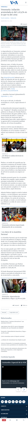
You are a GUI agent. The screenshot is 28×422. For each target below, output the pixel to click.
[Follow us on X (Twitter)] (6, 401)
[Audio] (10, 420)
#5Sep (13, 89)
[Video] (17, 420)
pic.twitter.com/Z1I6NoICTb (9, 90)
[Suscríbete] (20, 401)
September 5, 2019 (6, 96)
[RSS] (13, 401)
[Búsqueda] (23, 420)
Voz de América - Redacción (8, 18)
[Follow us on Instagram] (23, 401)
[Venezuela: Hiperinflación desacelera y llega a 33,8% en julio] (14, 286)
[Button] (24, 24)
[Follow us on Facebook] (2, 401)
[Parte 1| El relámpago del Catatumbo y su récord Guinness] (14, 373)
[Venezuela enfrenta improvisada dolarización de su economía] (14, 214)
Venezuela (4, 6)
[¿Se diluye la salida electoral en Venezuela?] (14, 145)
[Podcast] (16, 401)
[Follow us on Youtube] (9, 401)
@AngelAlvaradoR (8, 77)
